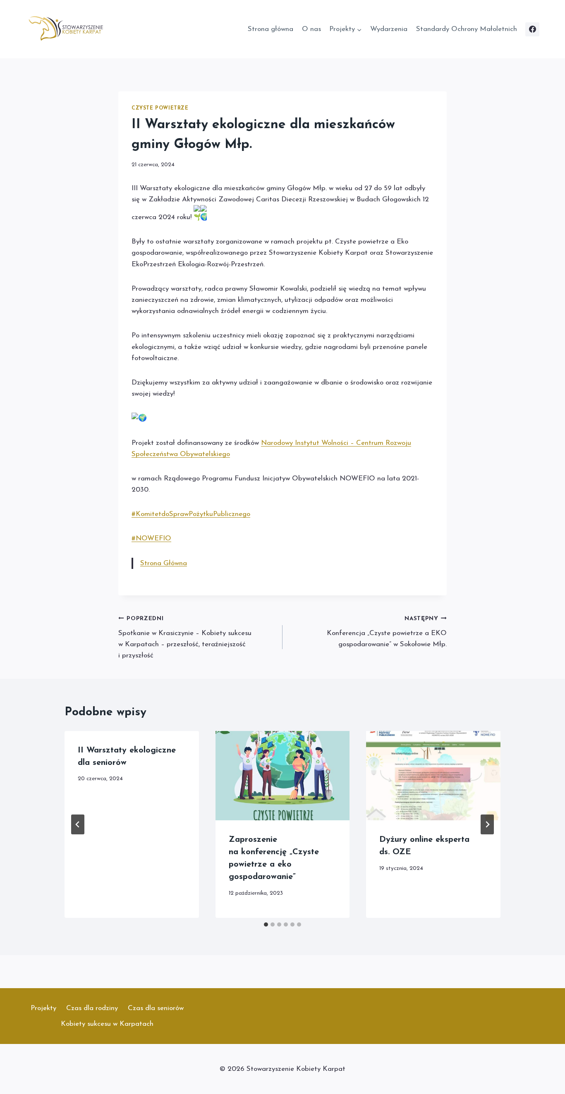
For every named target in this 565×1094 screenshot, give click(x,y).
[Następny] (487, 824)
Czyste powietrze (160, 108)
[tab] (266, 924)
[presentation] (282, 775)
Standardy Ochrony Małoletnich (466, 29)
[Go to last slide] (77, 824)
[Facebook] (532, 29)
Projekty (43, 1008)
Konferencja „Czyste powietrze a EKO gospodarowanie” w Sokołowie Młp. (387, 632)
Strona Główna (163, 563)
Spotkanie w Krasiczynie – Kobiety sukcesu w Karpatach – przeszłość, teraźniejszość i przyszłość (184, 637)
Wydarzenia (388, 29)
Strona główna (270, 29)
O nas (311, 29)
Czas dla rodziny (92, 1008)
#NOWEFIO (151, 538)
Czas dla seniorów (156, 1008)
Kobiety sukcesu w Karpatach (107, 1023)
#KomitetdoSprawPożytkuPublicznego (191, 514)
